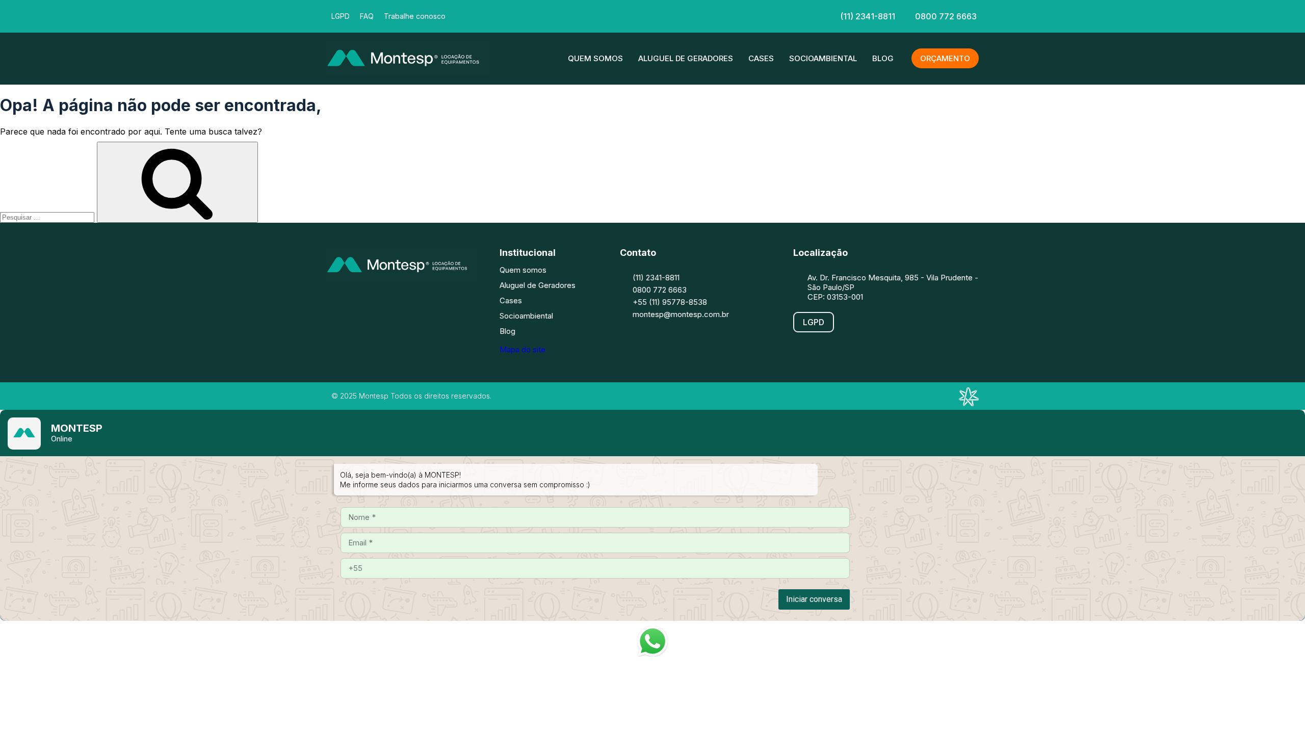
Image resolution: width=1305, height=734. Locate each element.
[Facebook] (590, 15)
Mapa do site (522, 349)
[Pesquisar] (177, 182)
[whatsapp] (712, 15)
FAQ (367, 16)
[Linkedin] (651, 15)
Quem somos (595, 58)
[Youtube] (430, 300)
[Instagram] (369, 300)
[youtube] (682, 15)
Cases (761, 58)
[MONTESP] (407, 72)
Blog (883, 58)
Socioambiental (823, 58)
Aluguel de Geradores (685, 58)
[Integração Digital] (968, 403)
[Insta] (621, 15)
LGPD (340, 16)
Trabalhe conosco (415, 16)
